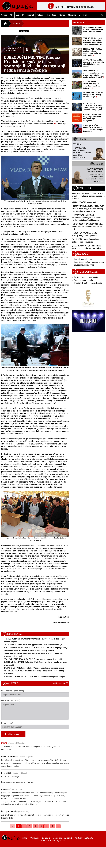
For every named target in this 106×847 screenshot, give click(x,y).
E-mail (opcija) (7, 723)
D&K (11, 15)
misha (4, 743)
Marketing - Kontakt (62, 837)
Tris (54, 124)
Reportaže (51, 15)
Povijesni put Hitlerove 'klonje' (86, 277)
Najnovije (78, 22)
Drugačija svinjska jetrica (84, 265)
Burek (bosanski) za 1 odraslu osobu (89, 262)
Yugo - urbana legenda (83, 280)
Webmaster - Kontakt (40, 837)
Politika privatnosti (84, 837)
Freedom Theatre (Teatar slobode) (88, 283)
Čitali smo (71, 15)
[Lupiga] (17, 5)
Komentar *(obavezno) (10, 700)
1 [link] (18, 826)
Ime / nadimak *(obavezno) (12, 691)
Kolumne (40, 15)
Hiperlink (30, 15)
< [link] (12, 826)
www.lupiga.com (58, 840)
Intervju (62, 15)
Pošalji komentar (13, 734)
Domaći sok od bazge (83, 259)
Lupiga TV (20, 15)
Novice (16, 23)
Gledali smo (84, 15)
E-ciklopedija (85, 271)
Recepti (80, 253)
